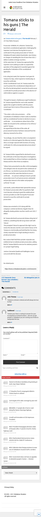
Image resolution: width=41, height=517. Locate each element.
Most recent (6, 377)
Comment (6, 338)
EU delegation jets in (31, 277)
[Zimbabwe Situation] (15, 9)
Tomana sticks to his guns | (18, 38)
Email (23, 355)
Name (5, 355)
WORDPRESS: (6, 292)
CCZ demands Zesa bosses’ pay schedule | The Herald (10, 279)
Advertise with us (20, 374)
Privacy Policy (9, 487)
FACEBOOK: (16, 291)
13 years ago (20, 297)
